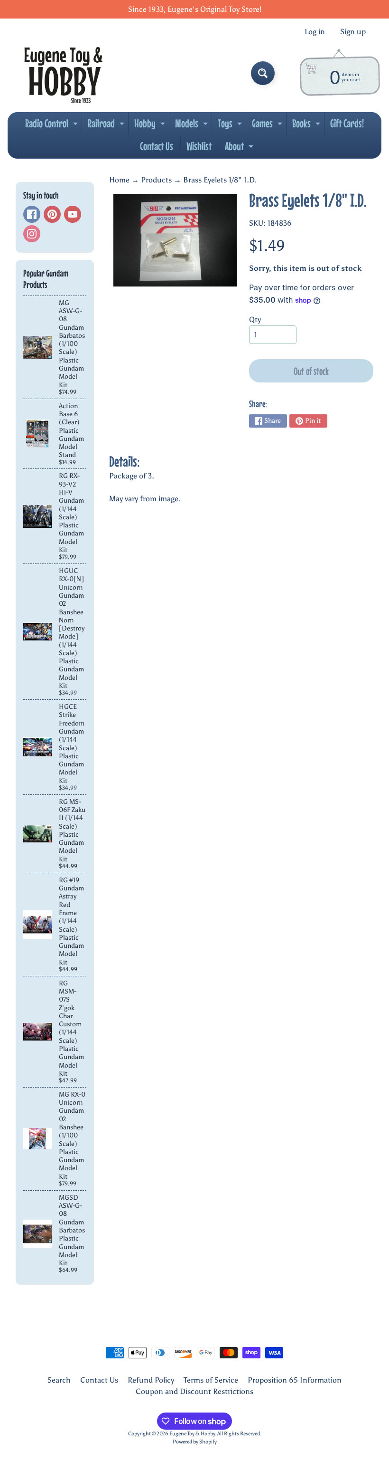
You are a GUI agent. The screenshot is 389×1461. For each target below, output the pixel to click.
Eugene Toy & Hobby (192, 1433)
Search (59, 1380)
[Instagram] (31, 233)
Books (307, 126)
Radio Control (52, 126)
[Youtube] (72, 214)
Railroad (107, 126)
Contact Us (156, 146)
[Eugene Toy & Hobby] (63, 73)
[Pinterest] (52, 214)
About (240, 149)
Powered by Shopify (195, 1441)
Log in (315, 32)
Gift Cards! (347, 123)
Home (119, 179)
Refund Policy (151, 1380)
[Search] (263, 73)
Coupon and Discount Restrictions (194, 1391)
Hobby (150, 126)
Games (268, 126)
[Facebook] (31, 214)
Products (156, 179)
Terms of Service (211, 1380)
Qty (255, 319)
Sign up (353, 32)
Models (192, 126)
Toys (231, 126)
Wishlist (199, 146)
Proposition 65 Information (295, 1380)
